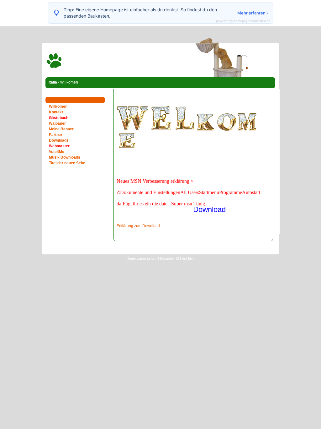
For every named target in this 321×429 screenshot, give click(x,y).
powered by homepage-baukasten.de (243, 21)
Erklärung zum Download (138, 226)
